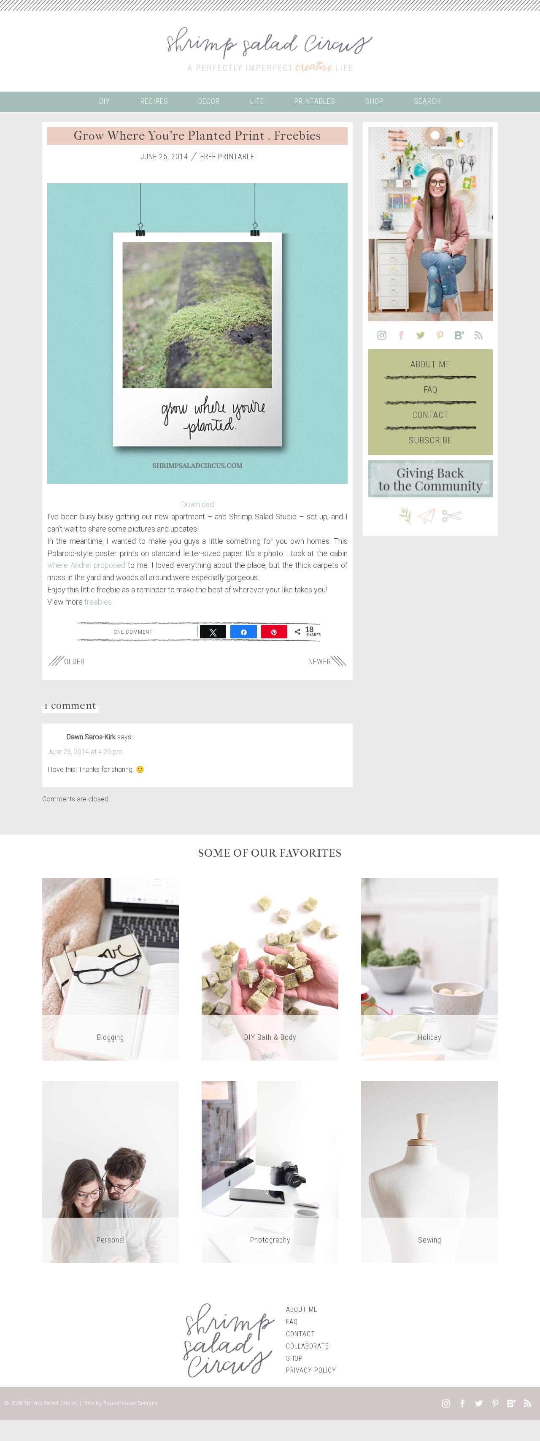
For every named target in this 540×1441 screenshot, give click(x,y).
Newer (319, 661)
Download (197, 504)
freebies (98, 601)
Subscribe (430, 440)
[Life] (110, 1172)
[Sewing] (429, 1172)
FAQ (430, 390)
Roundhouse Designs (130, 1403)
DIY (104, 101)
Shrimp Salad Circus (50, 1403)
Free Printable (227, 156)
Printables (314, 101)
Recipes (154, 101)
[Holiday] (429, 969)
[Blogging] (110, 969)
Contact (430, 415)
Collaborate (307, 1346)
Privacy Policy (311, 1370)
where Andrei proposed (86, 565)
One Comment (133, 631)
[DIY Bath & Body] (270, 969)
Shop (374, 101)
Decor (209, 101)
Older (74, 661)
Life (257, 101)
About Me (430, 364)
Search (427, 101)
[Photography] (270, 1172)
